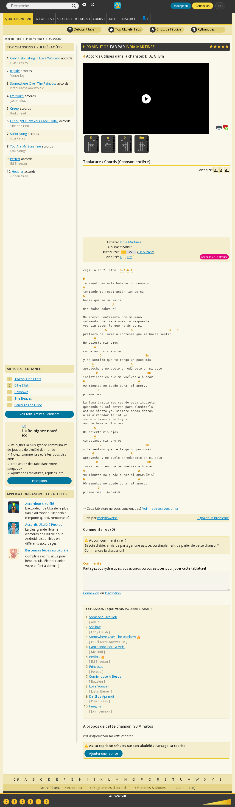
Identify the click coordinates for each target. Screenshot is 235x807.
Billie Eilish (21, 385)
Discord (128, 19)
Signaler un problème (213, 518)
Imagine (95, 706)
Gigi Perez (17, 138)
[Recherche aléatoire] (92, 4)
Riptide (15, 71)
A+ (227, 170)
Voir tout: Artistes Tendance (40, 414)
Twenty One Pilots (27, 379)
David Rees (99, 701)
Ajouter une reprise (103, 753)
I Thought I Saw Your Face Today (34, 121)
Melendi (97, 651)
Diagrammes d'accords (109, 787)
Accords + (65, 19)
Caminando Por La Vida (107, 647)
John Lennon (100, 711)
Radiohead (18, 113)
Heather (17, 171)
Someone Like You (103, 617)
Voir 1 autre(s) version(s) (160, 508)
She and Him (19, 126)
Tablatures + (44, 19)
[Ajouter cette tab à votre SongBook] (226, 127)
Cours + (99, 19)
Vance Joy (17, 75)
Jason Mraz (18, 100)
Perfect (94, 656)
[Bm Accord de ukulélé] (141, 144)
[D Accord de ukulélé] (91, 144)
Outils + (114, 19)
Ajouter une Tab (18, 19)
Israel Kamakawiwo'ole (108, 642)
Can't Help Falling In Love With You (35, 58)
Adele (95, 622)
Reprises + (82, 19)
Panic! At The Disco (28, 405)
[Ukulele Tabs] (117, 4)
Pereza (96, 671)
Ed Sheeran (99, 661)
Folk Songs (18, 151)
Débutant (145, 252)
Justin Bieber (100, 691)
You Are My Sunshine (25, 146)
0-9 (16, 779)
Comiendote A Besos (105, 676)
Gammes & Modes (151, 787)
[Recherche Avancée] (84, 4)
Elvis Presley (19, 63)
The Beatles (23, 398)
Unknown (21, 392)
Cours (180, 787)
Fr (219, 6)
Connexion (203, 6)
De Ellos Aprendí (101, 696)
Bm (129, 257)
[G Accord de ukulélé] (125, 144)
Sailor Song (18, 133)
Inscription (181, 6)
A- (216, 170)
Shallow (95, 627)
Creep (14, 108)
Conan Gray (19, 176)
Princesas (96, 666)
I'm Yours (17, 96)
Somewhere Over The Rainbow (112, 636)
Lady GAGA (99, 632)
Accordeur (74, 787)
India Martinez (140, 46)
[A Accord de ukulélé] (108, 144)
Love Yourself (99, 686)
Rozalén (97, 681)
